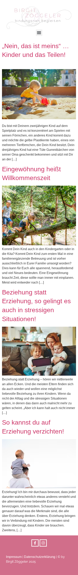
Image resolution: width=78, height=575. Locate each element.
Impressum (14, 556)
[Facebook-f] (35, 543)
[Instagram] (43, 543)
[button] (39, 32)
